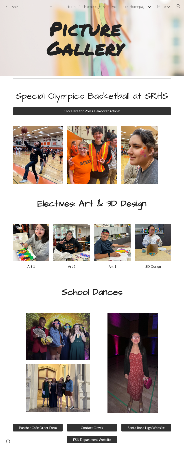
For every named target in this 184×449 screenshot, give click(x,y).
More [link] (161, 6)
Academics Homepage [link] (129, 6)
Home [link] (54, 6)
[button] (178, 6)
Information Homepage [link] (83, 6)
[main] (85, 38)
